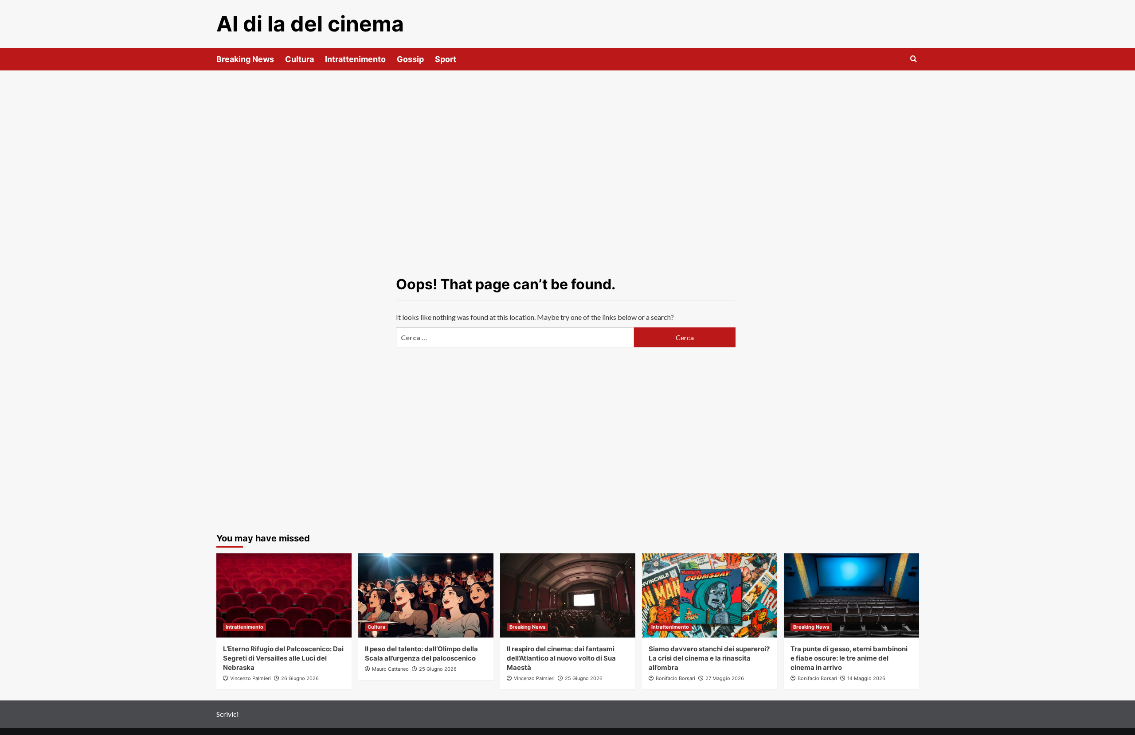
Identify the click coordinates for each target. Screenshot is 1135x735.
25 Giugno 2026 (438, 669)
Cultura (299, 59)
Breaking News (245, 59)
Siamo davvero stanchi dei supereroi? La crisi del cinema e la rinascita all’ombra (709, 658)
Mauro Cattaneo (390, 669)
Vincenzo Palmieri (250, 678)
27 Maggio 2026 (724, 678)
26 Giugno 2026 (300, 678)
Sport (445, 59)
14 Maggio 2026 (866, 678)
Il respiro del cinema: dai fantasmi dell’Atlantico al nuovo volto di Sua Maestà (561, 658)
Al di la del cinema (310, 24)
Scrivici (227, 714)
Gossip (410, 59)
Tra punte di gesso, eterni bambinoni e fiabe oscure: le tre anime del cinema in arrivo (849, 658)
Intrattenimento (355, 59)
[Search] (913, 59)
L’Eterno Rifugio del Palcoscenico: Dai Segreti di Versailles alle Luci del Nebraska (283, 658)
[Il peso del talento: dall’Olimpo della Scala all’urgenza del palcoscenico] (425, 595)
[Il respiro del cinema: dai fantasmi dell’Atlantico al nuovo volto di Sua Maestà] (567, 595)
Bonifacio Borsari (675, 678)
